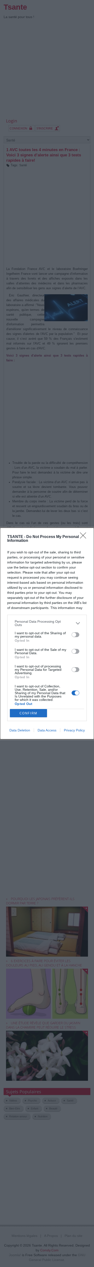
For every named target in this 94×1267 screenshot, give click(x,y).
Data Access (47, 730)
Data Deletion (19, 730)
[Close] (84, 537)
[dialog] (47, 633)
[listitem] (47, 623)
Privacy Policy (74, 730)
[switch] (75, 634)
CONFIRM (28, 713)
